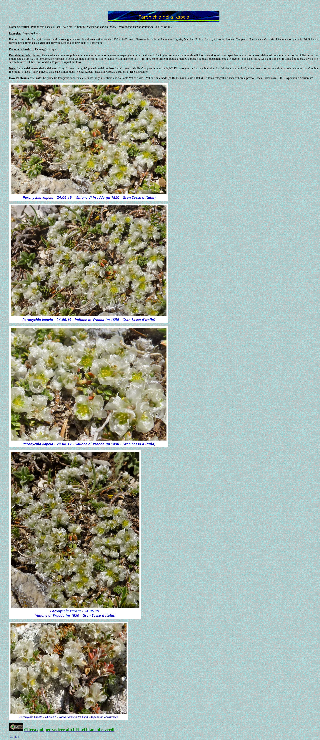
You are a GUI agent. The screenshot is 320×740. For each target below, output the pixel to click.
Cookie (14, 736)
